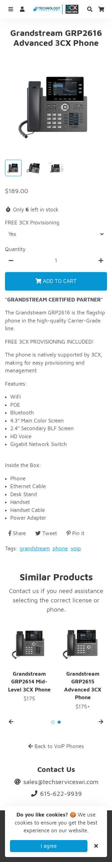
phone (60, 548)
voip (76, 548)
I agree (49, 846)
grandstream (35, 548)
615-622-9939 (60, 793)
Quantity (15, 249)
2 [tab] (59, 722)
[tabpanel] (82, 665)
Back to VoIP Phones (58, 746)
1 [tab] (52, 722)
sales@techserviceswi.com (60, 781)
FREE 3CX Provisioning (32, 222)
